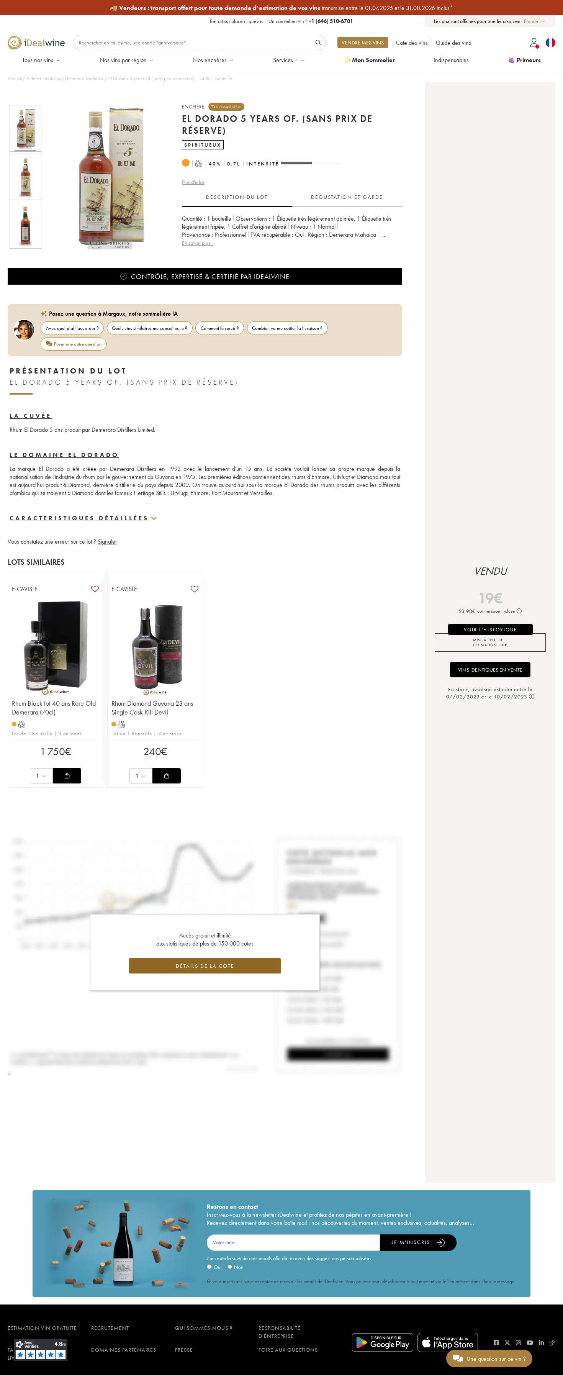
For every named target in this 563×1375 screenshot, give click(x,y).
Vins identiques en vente (490, 669)
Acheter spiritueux (43, 78)
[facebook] (496, 1343)
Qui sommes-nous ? (203, 1327)
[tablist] (292, 197)
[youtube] (530, 1343)
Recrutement (110, 1327)
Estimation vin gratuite (42, 1327)
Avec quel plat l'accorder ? (72, 328)
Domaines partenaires (123, 1349)
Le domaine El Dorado (64, 455)
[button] (104, 176)
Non (239, 1267)
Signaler (107, 542)
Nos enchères (210, 60)
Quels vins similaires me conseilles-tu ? (149, 328)
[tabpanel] (292, 231)
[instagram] (518, 1343)
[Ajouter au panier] (67, 775)
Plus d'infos (193, 182)
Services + (285, 60)
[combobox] (535, 21)
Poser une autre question (77, 344)
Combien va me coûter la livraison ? (287, 328)
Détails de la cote (205, 965)
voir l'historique (490, 629)
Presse (184, 1349)
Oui (218, 1267)
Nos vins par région (123, 60)
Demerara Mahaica (84, 78)
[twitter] (507, 1343)
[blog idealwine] (552, 1343)
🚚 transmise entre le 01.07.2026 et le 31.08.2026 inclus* (281, 8)
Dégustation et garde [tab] (347, 196)
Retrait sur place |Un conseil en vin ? (281, 21)
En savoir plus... (198, 242)
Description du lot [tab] (237, 196)
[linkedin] (541, 1343)
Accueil (15, 78)
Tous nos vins (37, 60)
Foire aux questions (288, 1349)
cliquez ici (254, 21)
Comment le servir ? (220, 328)
